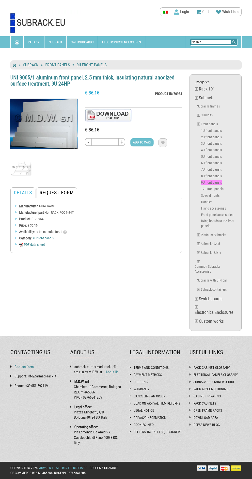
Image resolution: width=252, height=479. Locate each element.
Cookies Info (144, 425)
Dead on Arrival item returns (157, 403)
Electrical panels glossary (215, 375)
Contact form (24, 367)
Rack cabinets (204, 403)
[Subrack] (46, 23)
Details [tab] (23, 192)
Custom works (26, 54)
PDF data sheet (34, 245)
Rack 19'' (34, 42)
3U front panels (211, 143)
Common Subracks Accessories (207, 269)
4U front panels (211, 150)
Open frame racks (207, 410)
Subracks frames (208, 106)
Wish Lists (229, 11)
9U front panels (92, 65)
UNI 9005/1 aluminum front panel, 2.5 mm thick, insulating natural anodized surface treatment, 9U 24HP (92, 80)
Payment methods (148, 375)
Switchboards (82, 42)
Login (184, 11)
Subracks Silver (211, 253)
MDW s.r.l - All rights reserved (62, 468)
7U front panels (211, 169)
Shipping (141, 382)
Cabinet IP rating (207, 396)
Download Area (205, 418)
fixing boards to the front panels (217, 223)
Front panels (57, 65)
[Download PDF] (108, 115)
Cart (205, 11)
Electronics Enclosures (121, 42)
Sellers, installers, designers (157, 432)
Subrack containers (214, 289)
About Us (112, 372)
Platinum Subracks (213, 235)
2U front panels (211, 137)
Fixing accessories (213, 208)
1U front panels (211, 131)
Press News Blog (206, 425)
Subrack (55, 42)
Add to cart (142, 142)
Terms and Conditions (151, 368)
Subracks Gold (210, 244)
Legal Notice (144, 410)
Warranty (141, 389)
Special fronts (210, 195)
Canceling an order (149, 396)
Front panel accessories (217, 215)
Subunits (207, 115)
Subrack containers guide (214, 382)
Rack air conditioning (210, 389)
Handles (206, 202)
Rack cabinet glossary (211, 368)
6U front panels (211, 163)
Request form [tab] (57, 192)
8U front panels (211, 176)
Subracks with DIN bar (212, 280)
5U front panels (211, 157)
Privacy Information (150, 418)
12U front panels (212, 189)
